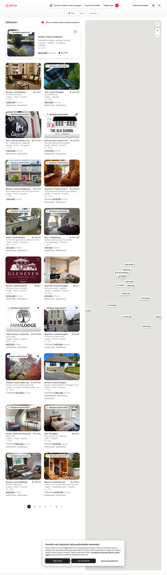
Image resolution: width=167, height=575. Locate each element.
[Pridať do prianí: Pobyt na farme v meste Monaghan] (38, 308)
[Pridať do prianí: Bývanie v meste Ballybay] (38, 66)
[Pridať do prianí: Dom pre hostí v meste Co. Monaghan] (76, 114)
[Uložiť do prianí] (75, 31)
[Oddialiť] (157, 35)
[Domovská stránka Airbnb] (11, 5)
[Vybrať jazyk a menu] (153, 5)
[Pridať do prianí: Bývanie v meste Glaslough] (38, 456)
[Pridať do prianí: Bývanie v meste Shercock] (76, 456)
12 (56, 507)
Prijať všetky (57, 561)
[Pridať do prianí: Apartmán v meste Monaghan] (76, 259)
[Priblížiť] (157, 30)
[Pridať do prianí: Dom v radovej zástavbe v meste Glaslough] (38, 114)
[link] (23, 506)
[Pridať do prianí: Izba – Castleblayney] (76, 211)
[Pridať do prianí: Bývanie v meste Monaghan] (76, 356)
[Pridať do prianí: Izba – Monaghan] (76, 407)
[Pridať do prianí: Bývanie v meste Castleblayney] (38, 162)
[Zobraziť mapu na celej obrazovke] (157, 24)
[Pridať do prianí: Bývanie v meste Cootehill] (38, 259)
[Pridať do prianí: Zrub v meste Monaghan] (76, 66)
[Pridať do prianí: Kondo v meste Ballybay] (38, 211)
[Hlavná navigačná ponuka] (159, 5)
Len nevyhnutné (84, 561)
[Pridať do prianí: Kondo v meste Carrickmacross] (38, 407)
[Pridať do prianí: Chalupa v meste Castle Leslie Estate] (38, 356)
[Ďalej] (61, 506)
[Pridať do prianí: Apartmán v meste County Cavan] (76, 162)
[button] (42, 53)
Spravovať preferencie (109, 561)
